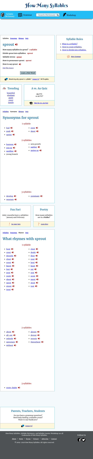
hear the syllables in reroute (39, 338)
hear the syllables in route (13, 276)
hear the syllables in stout (37, 282)
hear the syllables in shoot (37, 131)
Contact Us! (28, 426)
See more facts (15, 224)
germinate (35, 196)
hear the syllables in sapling (39, 147)
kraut (33, 266)
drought (9, 256)
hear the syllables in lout (12, 269)
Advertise (45, 439)
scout (33, 276)
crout (8, 252)
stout (33, 283)
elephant (11, 95)
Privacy (36, 439)
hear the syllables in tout (36, 286)
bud (8, 128)
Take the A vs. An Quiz (41, 103)
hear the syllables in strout (13, 286)
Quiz (26, 38)
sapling (34, 147)
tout (32, 286)
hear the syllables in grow (37, 128)
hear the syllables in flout (37, 255)
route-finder (11, 388)
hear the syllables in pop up (14, 147)
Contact (54, 439)
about (8, 332)
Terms (28, 439)
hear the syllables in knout (13, 266)
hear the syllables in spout (13, 282)
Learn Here (44, 224)
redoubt (9, 339)
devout (34, 335)
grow (33, 128)
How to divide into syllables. (74, 50)
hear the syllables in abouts (38, 332)
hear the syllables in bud (11, 128)
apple (10, 98)
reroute (34, 339)
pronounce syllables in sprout (20, 64)
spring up (35, 150)
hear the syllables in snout (37, 279)
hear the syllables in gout (37, 259)
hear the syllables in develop (15, 196)
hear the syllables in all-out (14, 335)
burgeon (9, 144)
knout (8, 266)
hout (33, 262)
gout (33, 259)
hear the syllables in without (15, 345)
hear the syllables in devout (38, 335)
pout (8, 273)
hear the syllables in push (12, 131)
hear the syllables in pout (12, 272)
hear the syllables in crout (13, 252)
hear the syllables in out (35, 269)
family (11, 102)
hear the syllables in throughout (42, 342)
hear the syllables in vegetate (16, 199)
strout (9, 286)
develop (9, 196)
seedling (10, 151)
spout (8, 283)
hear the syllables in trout (13, 289)
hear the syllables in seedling (15, 151)
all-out (9, 335)
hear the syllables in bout (12, 249)
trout (8, 289)
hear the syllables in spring (14, 134)
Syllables (6, 111)
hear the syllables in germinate (41, 196)
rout (32, 273)
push (8, 131)
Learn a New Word (28, 73)
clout (33, 249)
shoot (33, 131)
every (11, 100)
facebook (79, 440)
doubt (33, 252)
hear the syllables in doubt (38, 252)
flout (33, 256)
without (9, 345)
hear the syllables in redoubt (15, 338)
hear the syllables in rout (36, 272)
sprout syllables (16, 44)
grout (8, 262)
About (14, 439)
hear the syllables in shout (13, 279)
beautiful (11, 93)
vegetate (10, 199)
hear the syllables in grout (13, 262)
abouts (33, 332)
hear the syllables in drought (15, 255)
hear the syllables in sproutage (17, 342)
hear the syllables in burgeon (15, 144)
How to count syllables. (72, 47)
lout (8, 269)
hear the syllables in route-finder (19, 387)
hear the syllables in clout (37, 249)
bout (8, 249)
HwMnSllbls (46, 5)
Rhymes (21, 38)
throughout (35, 342)
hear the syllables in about (13, 332)
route (8, 276)
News (21, 439)
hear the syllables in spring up (41, 150)
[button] (58, 15)
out (32, 269)
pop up (9, 148)
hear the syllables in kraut (37, 266)
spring (9, 135)
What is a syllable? (70, 44)
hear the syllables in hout (37, 262)
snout (33, 279)
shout (8, 279)
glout (8, 259)
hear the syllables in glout (13, 259)
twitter (83, 440)
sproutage (10, 342)
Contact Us (35, 79)
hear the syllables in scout (37, 276)
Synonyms (13, 38)
